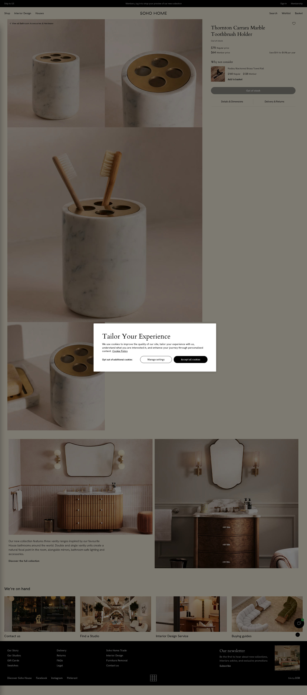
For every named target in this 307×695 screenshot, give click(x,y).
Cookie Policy (120, 351)
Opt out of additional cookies (117, 359)
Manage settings (156, 359)
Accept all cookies (190, 359)
